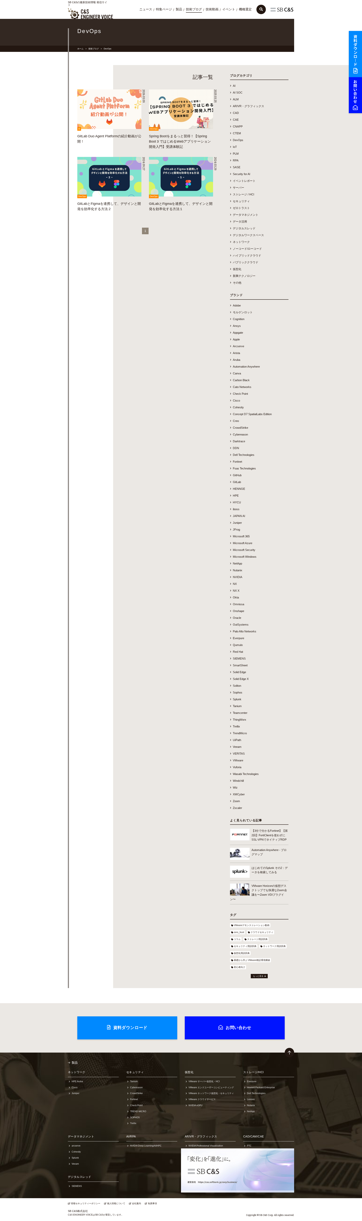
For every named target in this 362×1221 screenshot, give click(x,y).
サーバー (238, 187)
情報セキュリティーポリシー (85, 1203)
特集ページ (164, 9)
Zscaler (237, 807)
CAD (236, 112)
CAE (236, 119)
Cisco (236, 400)
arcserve (76, 1145)
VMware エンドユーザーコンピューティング (211, 1087)
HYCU (237, 502)
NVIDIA (237, 577)
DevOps (238, 140)
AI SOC (237, 92)
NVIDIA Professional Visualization (206, 1145)
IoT (235, 146)
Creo (236, 420)
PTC (249, 1145)
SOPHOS (135, 1117)
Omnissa (238, 604)
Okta (236, 597)
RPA (236, 160)
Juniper (237, 522)
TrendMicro (240, 733)
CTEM (237, 133)
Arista (236, 353)
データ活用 (240, 221)
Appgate (238, 332)
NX (235, 583)
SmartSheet (240, 665)
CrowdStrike (240, 427)
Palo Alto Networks (244, 631)
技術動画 (212, 9)
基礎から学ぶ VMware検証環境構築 (252, 960)
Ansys (237, 325)
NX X (236, 590)
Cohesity (238, 407)
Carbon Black (241, 380)
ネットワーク (241, 241)
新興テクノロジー (244, 275)
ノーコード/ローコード (247, 248)
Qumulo (238, 645)
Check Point (240, 393)
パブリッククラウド (245, 262)
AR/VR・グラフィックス (248, 106)
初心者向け (239, 967)
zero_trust (239, 932)
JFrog (236, 529)
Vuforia (237, 767)
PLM (236, 153)
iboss (236, 509)
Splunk (237, 699)
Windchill (238, 780)
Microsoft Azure (242, 543)
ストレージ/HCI (253, 1072)
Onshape (238, 611)
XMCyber (239, 794)
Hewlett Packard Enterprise (261, 1087)
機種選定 (245, 9)
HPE (236, 495)
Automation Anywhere (246, 366)
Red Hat (238, 651)
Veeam (237, 746)
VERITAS (239, 753)
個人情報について (116, 1203)
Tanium (237, 706)
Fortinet (237, 461)
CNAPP (238, 126)
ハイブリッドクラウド (247, 255)
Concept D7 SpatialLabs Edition (252, 414)
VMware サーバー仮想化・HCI (204, 1081)
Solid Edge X (241, 678)
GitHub (237, 475)
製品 (179, 9)
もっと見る (258, 976)
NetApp (237, 563)
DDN (236, 448)
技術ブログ (194, 9)
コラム (237, 939)
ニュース (145, 9)
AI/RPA (131, 1136)
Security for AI (241, 174)
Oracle (237, 617)
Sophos (237, 692)
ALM (236, 99)
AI (234, 85)
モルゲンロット (243, 312)
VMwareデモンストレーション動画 (251, 925)
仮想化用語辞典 (242, 953)
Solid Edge (239, 672)
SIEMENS (239, 658)
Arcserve (238, 346)
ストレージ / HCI (243, 194)
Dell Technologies (243, 454)
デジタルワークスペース (248, 235)
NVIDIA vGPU (195, 1105)
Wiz (235, 787)
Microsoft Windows (244, 556)
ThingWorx (239, 719)
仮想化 (237, 269)
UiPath (237, 740)
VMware (238, 760)
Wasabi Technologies (246, 774)
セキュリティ (241, 201)
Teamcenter (240, 712)
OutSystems (240, 624)
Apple (236, 339)
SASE (236, 167)
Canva (237, 373)
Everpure (238, 638)
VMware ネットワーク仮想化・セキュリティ (211, 1093)
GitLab (237, 482)
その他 (237, 282)
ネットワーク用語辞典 (274, 946)
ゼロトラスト (241, 208)
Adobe (237, 305)
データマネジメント (245, 214)
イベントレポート (244, 180)
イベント (228, 9)
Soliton (237, 685)
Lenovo (251, 1099)
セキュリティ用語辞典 (245, 946)
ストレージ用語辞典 (257, 939)
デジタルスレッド (244, 228)
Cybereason (240, 434)
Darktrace (239, 441)
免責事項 (152, 1203)
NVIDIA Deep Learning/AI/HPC (146, 1145)
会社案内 (136, 1203)
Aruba (236, 359)
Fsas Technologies (244, 468)
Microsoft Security (244, 549)
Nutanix (237, 570)
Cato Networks (242, 387)
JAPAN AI (239, 516)
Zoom (236, 801)
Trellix (236, 726)
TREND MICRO (138, 1111)
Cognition (238, 319)
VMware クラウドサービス (202, 1099)
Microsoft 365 (241, 536)
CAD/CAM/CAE (253, 1136)
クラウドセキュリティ (262, 932)
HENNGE (239, 488)
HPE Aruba (77, 1081)
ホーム (80, 49)
